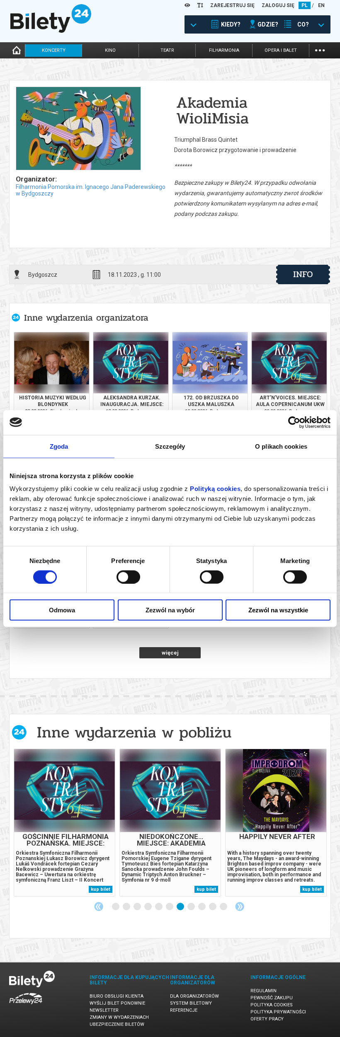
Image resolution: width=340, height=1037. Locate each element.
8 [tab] (191, 907)
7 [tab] (181, 907)
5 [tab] (159, 907)
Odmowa (62, 610)
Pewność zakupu (271, 998)
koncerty (54, 50)
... (319, 49)
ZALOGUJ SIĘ (278, 5)
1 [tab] (116, 907)
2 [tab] (127, 907)
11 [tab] (224, 907)
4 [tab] (148, 907)
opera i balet (281, 50)
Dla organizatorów (194, 996)
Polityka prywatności (278, 1012)
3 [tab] (138, 907)
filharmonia (224, 50)
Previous (98, 906)
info (303, 274)
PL (304, 5)
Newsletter (104, 1010)
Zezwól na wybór (170, 610)
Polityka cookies (271, 1005)
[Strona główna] (50, 30)
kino (110, 50)
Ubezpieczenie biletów (117, 1024)
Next (239, 906)
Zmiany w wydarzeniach (119, 1017)
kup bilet (100, 889)
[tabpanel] (64, 823)
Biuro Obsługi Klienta (116, 996)
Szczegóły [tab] (170, 446)
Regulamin (263, 990)
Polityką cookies (215, 488)
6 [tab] (170, 907)
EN (321, 5)
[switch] (128, 576)
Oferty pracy (267, 1019)
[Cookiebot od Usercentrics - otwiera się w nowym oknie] (294, 422)
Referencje (183, 1010)
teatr (167, 50)
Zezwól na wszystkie (278, 610)
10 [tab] (213, 907)
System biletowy (191, 1003)
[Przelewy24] (25, 1005)
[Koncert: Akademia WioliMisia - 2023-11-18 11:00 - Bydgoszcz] (78, 129)
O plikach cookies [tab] (281, 446)
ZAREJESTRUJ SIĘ (232, 5)
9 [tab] (202, 907)
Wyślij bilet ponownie (117, 1003)
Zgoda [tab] (59, 446)
